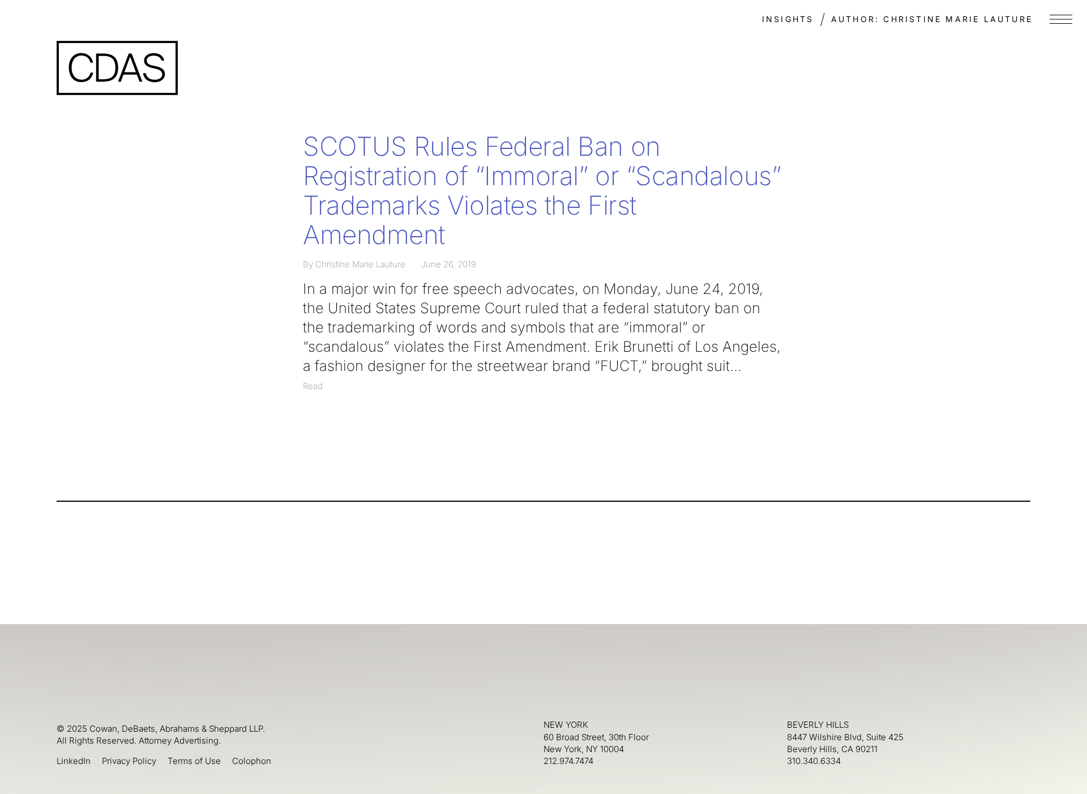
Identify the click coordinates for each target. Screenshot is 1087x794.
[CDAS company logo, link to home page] (117, 68)
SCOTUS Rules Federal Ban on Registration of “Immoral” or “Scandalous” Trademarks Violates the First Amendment (542, 190)
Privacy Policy (129, 760)
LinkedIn (74, 760)
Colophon (251, 760)
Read (313, 386)
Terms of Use (194, 760)
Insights (788, 19)
